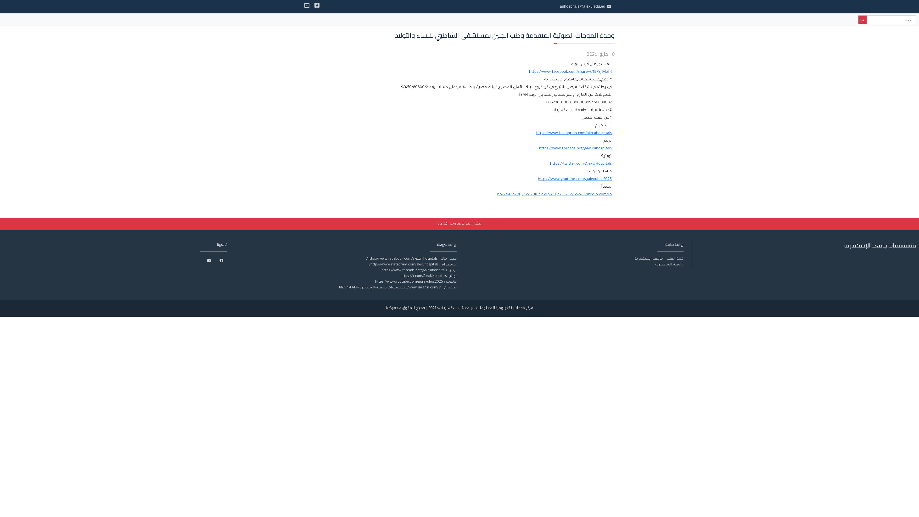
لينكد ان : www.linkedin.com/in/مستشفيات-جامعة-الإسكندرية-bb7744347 (398, 288)
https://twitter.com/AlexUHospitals (581, 164)
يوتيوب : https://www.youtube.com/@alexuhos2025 (416, 282)
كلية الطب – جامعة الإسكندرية (659, 259)
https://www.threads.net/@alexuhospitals (575, 149)
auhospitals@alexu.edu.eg (582, 6)
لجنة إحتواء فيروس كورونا (459, 224)
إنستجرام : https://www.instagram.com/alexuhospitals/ (413, 265)
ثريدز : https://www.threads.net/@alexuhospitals (419, 271)
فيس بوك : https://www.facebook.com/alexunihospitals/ (411, 259)
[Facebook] (316, 7)
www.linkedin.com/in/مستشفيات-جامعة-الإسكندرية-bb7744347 (554, 195)
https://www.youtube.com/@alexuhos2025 (575, 179)
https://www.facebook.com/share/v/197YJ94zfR (570, 72)
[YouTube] (306, 7)
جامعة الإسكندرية (669, 265)
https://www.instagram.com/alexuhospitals (574, 133)
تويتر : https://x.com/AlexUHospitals (429, 276)
